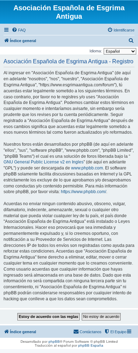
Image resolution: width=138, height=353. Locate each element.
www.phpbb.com (87, 168)
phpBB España (90, 345)
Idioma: (96, 51)
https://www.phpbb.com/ (83, 191)
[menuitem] (19, 30)
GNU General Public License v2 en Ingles (44, 162)
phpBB (54, 341)
